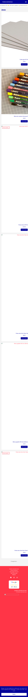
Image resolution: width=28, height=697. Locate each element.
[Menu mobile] (26, 2)
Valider (14, 694)
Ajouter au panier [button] (24, 64)
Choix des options (24, 121)
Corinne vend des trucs (7, 1)
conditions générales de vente (20, 590)
